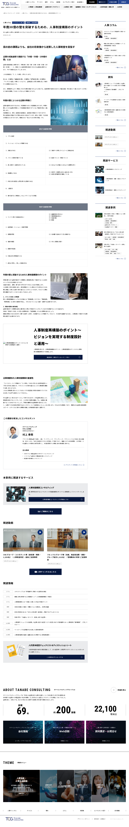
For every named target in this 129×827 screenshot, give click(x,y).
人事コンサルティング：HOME (11, 13)
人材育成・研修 (68, 7)
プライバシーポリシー (83, 819)
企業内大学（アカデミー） (52, 7)
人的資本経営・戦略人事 (107, 7)
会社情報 (79, 2)
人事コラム (25, 13)
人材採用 (119, 7)
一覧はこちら (119, 67)
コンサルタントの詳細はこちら (72, 465)
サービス (39, 2)
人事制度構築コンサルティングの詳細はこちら (55, 499)
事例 (46, 2)
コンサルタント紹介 (69, 2)
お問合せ (123, 2)
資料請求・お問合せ (99, 819)
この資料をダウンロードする (55, 657)
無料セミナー (102, 2)
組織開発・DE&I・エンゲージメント (86, 7)
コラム (52, 2)
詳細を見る (122, 690)
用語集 (58, 2)
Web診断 (92, 2)
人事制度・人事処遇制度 (35, 7)
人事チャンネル (30, 2)
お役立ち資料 (113, 2)
